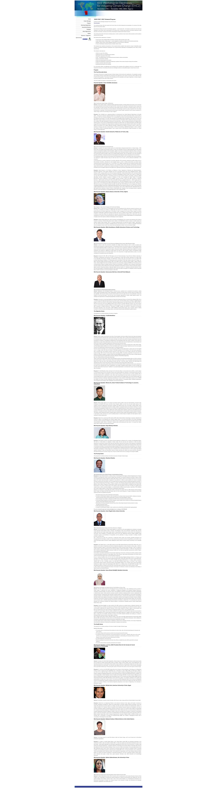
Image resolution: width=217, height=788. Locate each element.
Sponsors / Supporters (86, 35)
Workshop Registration (86, 25)
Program (89, 23)
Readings (89, 29)
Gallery (89, 33)
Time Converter (97, 23)
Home (89, 19)
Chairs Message (87, 21)
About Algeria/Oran (87, 31)
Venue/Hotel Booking (86, 27)
